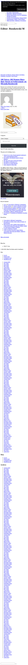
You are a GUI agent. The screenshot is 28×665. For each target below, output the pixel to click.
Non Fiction (14, 76)
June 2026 (6, 265)
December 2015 (8, 436)
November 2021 (8, 341)
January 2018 (7, 405)
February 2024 (7, 304)
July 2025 (6, 280)
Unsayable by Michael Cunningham (17, 204)
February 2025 (7, 287)
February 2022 (7, 337)
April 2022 (6, 334)
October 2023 (7, 309)
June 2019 (6, 382)
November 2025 (8, 274)
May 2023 (6, 316)
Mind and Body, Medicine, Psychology (16, 20)
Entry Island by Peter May (10, 164)
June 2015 (6, 442)
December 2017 (8, 407)
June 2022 (6, 331)
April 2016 (6, 433)
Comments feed (7, 258)
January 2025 (7, 288)
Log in (5, 255)
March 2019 (7, 386)
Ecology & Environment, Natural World (17, 18)
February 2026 (7, 270)
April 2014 (6, 451)
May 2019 (6, 383)
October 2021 (7, 343)
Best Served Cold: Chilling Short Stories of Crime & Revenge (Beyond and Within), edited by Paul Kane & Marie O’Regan (15, 226)
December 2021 (8, 340)
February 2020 (7, 370)
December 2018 (8, 390)
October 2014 (7, 447)
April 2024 (6, 301)
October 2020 (7, 359)
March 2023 (7, 319)
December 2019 (8, 373)
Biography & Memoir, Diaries (8, 74)
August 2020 (7, 362)
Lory (5, 204)
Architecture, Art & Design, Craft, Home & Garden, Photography (17, 11)
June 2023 (6, 315)
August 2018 (7, 396)
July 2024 (6, 297)
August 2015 (7, 439)
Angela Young (7, 207)
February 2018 (7, 404)
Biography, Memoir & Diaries (14, 13)
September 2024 (8, 294)
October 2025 (7, 276)
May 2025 (6, 283)
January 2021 (7, 355)
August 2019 (7, 379)
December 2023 (8, 306)
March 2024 (7, 302)
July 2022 (6, 330)
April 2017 (6, 418)
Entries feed (7, 256)
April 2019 (6, 384)
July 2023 (6, 313)
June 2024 (6, 298)
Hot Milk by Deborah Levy (10, 162)
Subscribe (13, 145)
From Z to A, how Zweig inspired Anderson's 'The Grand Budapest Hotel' (15, 155)
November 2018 (8, 391)
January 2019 (7, 389)
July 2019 (6, 380)
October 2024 (7, 292)
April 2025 (6, 284)
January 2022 (7, 338)
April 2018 (6, 401)
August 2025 (7, 278)
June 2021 (6, 348)
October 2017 (7, 409)
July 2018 (6, 397)
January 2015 (7, 444)
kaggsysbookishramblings (10, 208)
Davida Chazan (7, 206)
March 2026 (7, 269)
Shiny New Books (5, 106)
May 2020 (6, 366)
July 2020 (6, 363)
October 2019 (7, 376)
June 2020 (6, 365)
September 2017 (8, 411)
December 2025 (8, 273)
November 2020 (8, 358)
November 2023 (8, 308)
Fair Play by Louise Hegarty (11, 163)
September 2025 (8, 277)
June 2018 (6, 398)
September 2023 (8, 311)
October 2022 (7, 326)
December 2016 (8, 422)
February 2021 (7, 354)
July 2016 (6, 429)
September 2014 (8, 449)
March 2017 (7, 419)
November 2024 (8, 291)
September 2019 (8, 377)
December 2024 (8, 290)
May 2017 (6, 416)
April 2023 (6, 317)
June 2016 (6, 430)
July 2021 (6, 347)
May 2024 (6, 299)
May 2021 (6, 350)
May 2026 (6, 266)
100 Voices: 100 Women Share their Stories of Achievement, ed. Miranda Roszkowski (14, 81)
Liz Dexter (6, 213)
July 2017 (6, 414)
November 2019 (8, 375)
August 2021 (7, 345)
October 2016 (7, 425)
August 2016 (7, 428)
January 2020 (7, 372)
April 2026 (6, 267)
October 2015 (7, 437)
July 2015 (6, 440)
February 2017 (7, 421)
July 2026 (6, 263)
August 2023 (7, 312)
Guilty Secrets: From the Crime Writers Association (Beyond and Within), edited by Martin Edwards (15, 210)
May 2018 (6, 400)
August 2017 (7, 412)
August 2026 (7, 262)
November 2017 (8, 408)
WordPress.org (7, 259)
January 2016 (7, 435)
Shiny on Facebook (5, 237)
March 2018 (7, 403)
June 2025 (6, 281)
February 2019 (7, 387)
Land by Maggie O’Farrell (19, 206)
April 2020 (6, 368)
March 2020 (7, 369)
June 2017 (6, 415)
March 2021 (7, 352)
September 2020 (8, 361)
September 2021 (8, 344)
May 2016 (6, 432)
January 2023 (7, 322)
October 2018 (7, 393)
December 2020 (8, 357)
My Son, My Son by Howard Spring (13, 160)
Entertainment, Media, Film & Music (16, 19)
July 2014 (6, 450)
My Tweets (3, 198)
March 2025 (7, 285)
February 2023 (7, 320)
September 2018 (8, 394)
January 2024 (7, 305)
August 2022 (7, 329)
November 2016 (8, 423)
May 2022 (6, 333)
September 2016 (8, 426)
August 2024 (7, 295)
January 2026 (7, 271)
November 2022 (8, 324)
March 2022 (7, 336)
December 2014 (8, 446)
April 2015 (6, 443)
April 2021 (6, 351)
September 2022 (8, 327)
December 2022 (8, 323)
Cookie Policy (5, 6)
